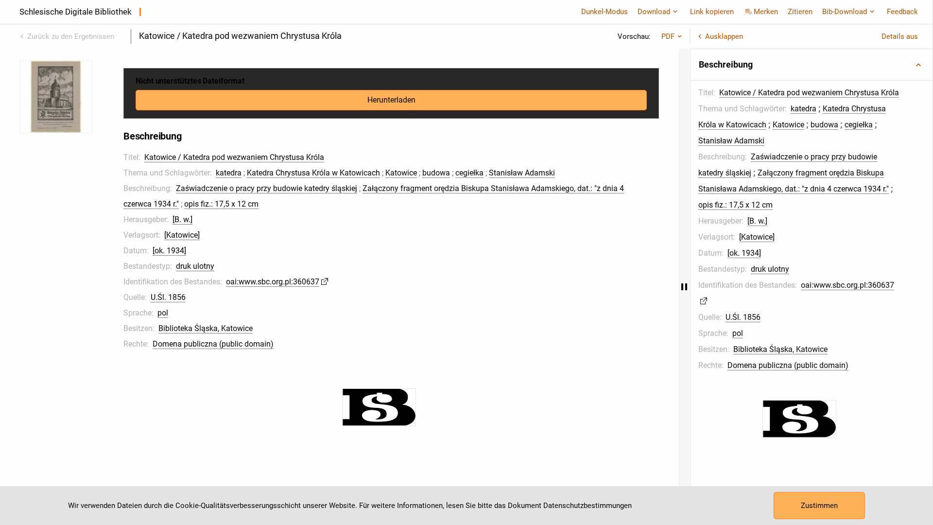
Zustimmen (819, 505)
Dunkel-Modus (604, 11)
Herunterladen (391, 100)
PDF (667, 36)
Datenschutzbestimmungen (587, 505)
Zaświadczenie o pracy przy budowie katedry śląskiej (266, 188)
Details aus (899, 36)
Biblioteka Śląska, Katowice (205, 328)
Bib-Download (844, 11)
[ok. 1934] (169, 250)
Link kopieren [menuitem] (712, 11)
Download (654, 11)
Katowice (401, 172)
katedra (229, 172)
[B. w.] (182, 219)
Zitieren (800, 11)
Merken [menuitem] (766, 11)
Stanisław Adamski (522, 172)
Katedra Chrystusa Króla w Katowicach (313, 172)
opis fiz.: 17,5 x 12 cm (221, 204)
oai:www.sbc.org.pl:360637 (272, 281)
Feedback (902, 11)
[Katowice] (182, 235)
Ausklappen (724, 36)
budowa (436, 172)
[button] (812, 64)
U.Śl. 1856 (168, 297)
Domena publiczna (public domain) (213, 344)
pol (162, 312)
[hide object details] (684, 287)
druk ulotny (195, 266)
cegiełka (469, 172)
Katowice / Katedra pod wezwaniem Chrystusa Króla (234, 157)
